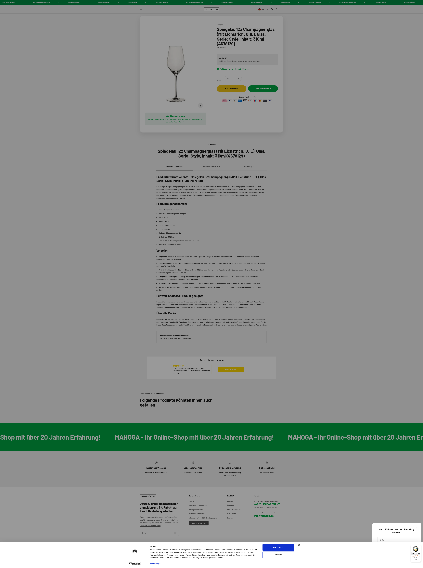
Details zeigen (155, 564)
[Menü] (419, 546)
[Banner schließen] (299, 545)
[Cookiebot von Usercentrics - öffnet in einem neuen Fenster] (135, 563)
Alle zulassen (278, 547)
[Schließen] (417, 528)
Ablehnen (278, 555)
